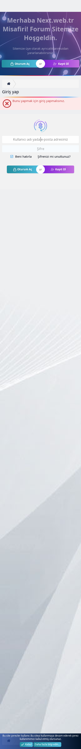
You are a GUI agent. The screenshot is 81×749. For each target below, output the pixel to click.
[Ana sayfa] (9, 84)
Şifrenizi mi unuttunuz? (54, 156)
